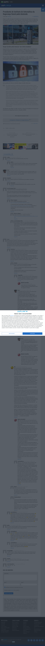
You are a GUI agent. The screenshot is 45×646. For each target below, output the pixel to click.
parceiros (12, 315)
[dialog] (22, 323)
